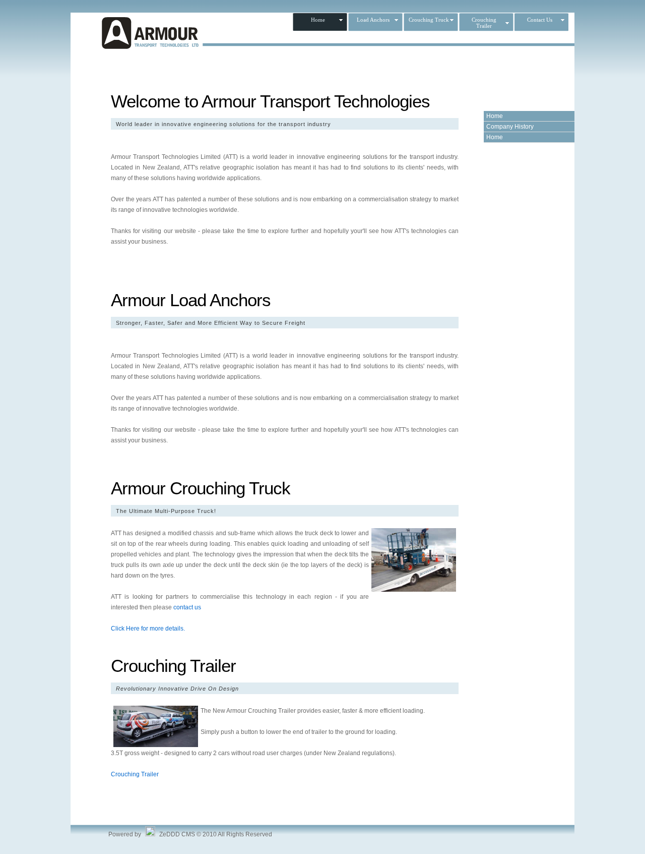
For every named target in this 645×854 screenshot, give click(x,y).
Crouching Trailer (135, 774)
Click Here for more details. (148, 628)
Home (494, 116)
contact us (187, 607)
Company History (510, 126)
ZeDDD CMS (177, 834)
